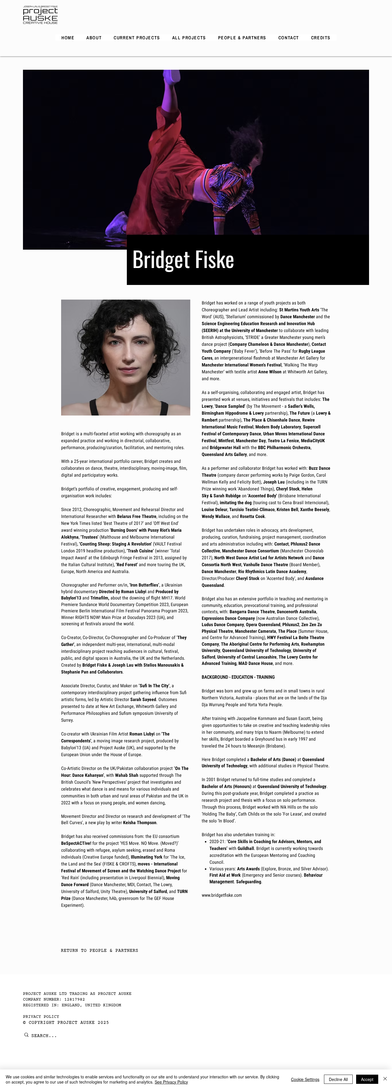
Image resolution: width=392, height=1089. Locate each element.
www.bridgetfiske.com (222, 895)
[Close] (385, 1079)
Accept (367, 1079)
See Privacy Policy (171, 1082)
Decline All (338, 1079)
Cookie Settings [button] (305, 1079)
